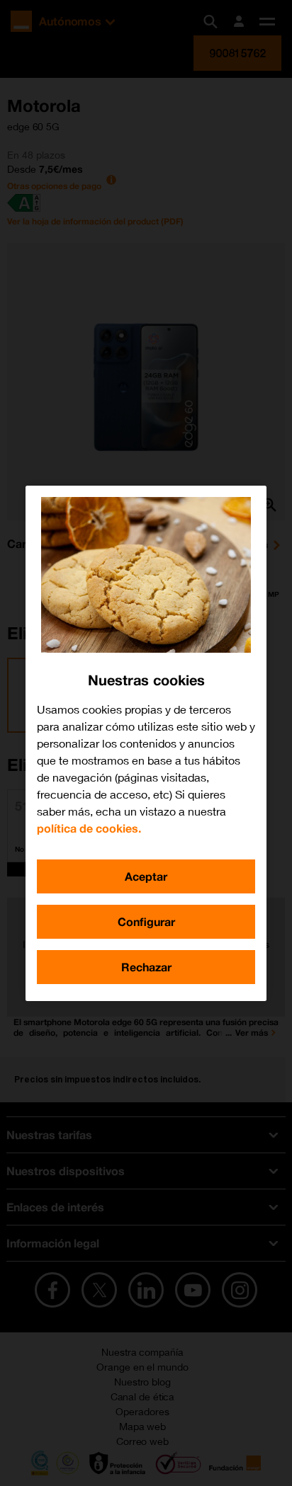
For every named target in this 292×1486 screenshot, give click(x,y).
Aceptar (146, 876)
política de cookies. (89, 828)
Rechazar (146, 966)
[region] (146, 743)
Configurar (146, 921)
